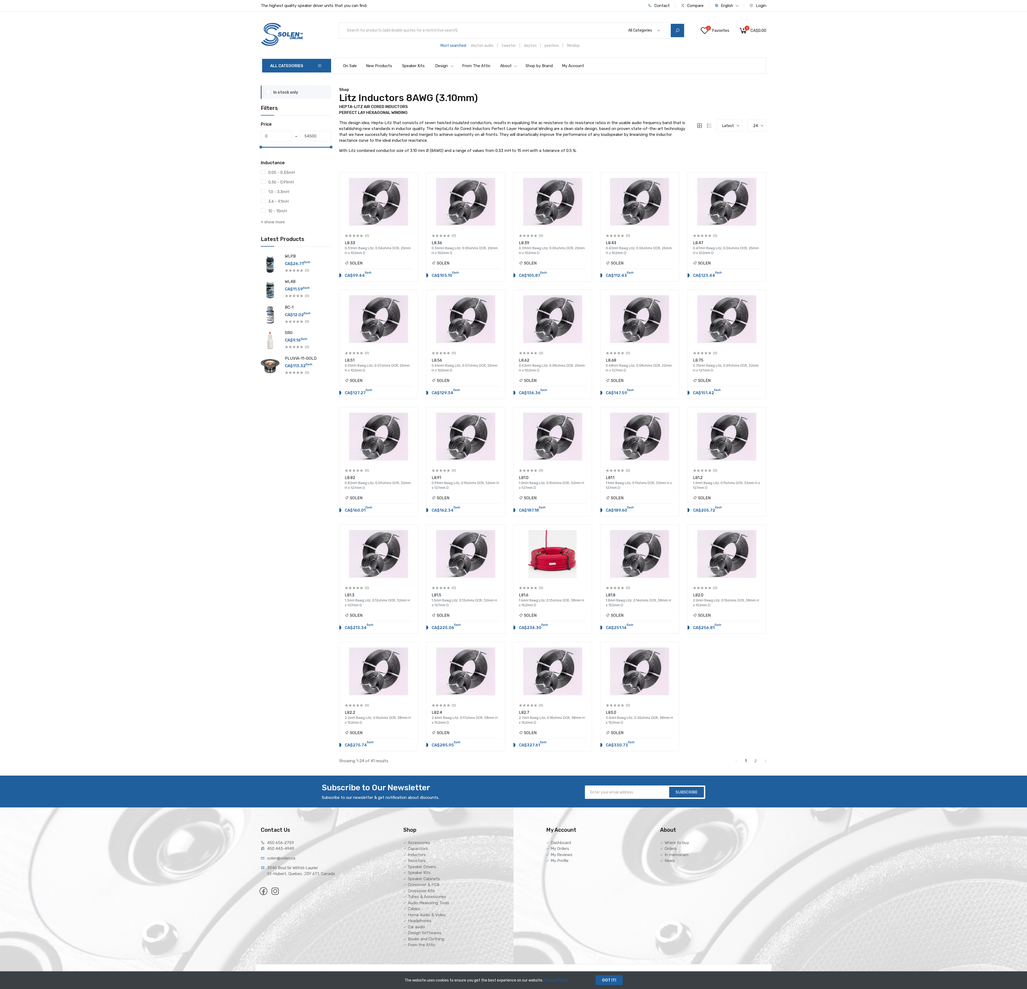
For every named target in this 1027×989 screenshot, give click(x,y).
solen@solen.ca (281, 858)
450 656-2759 (280, 842)
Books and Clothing (426, 939)
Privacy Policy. (556, 980)
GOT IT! (609, 980)
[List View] (709, 125)
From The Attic (476, 65)
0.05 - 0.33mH (281, 172)
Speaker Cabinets (424, 878)
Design (441, 65)
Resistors (417, 860)
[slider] (261, 147)
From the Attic (421, 944)
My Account (573, 65)
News (670, 860)
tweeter (508, 45)
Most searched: (453, 45)
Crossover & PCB (423, 884)
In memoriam (676, 854)
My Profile (560, 860)
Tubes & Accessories (427, 896)
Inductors (417, 854)
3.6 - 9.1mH (278, 201)
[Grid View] (699, 125)
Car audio (416, 927)
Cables (414, 908)
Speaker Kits (413, 65)
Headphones (419, 920)
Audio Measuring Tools (428, 902)
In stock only (285, 92)
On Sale (350, 65)
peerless (552, 45)
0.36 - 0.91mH (281, 182)
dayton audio (482, 45)
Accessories (419, 842)
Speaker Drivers (422, 866)
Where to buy (677, 842)
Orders (671, 848)
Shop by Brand (539, 65)
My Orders (560, 848)
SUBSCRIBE (687, 792)
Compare (695, 5)
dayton (530, 45)
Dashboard (561, 842)
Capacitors (418, 848)
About (506, 65)
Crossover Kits (421, 890)
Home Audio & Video (427, 915)
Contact (661, 5)
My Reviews (561, 854)
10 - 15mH (277, 211)
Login (760, 5)
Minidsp (573, 45)
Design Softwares (424, 932)
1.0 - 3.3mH (278, 191)
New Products (379, 65)
